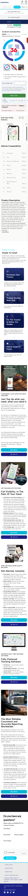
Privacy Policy (9, 868)
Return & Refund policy (11, 875)
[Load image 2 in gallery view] (14, 67)
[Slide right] (26, 67)
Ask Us (15, 454)
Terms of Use (9, 864)
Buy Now (14, 450)
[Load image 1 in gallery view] (7, 67)
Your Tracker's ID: (7, 83)
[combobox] (7, 7)
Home (9, 21)
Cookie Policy (8, 871)
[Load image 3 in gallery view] (21, 67)
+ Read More (5, 232)
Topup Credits (16, 22)
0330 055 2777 (15, 11)
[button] (24, 7)
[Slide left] (1, 67)
